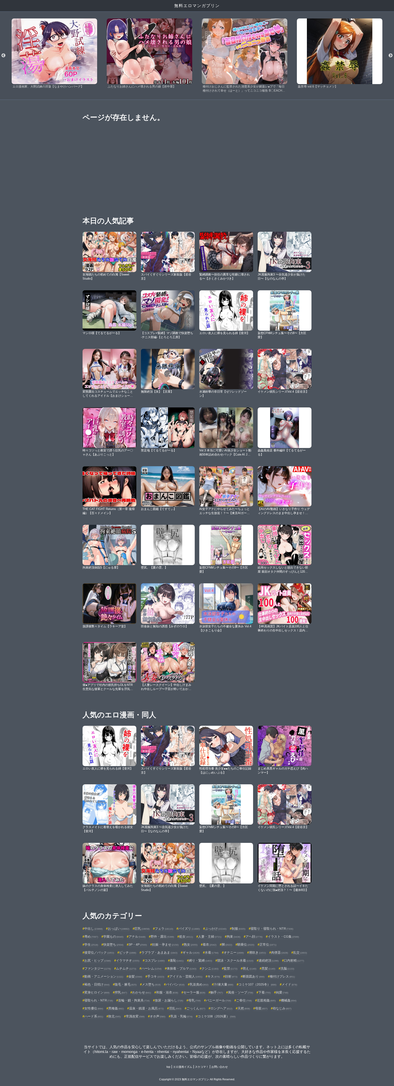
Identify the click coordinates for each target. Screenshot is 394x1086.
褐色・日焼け (96, 984)
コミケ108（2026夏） (217, 1016)
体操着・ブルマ (181, 968)
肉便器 (279, 952)
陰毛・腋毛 (126, 984)
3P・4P (138, 944)
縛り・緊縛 (200, 960)
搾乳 (121, 992)
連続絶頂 (269, 960)
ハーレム (151, 968)
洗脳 (287, 968)
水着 (211, 952)
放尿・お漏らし (169, 1000)
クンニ (210, 968)
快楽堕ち (113, 944)
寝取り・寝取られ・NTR (272, 928)
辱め (91, 936)
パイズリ (189, 928)
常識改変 (135, 1016)
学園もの (113, 936)
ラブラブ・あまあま (159, 952)
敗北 (114, 1016)
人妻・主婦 (209, 936)
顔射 (231, 976)
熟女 (190, 944)
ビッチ (127, 952)
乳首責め (199, 984)
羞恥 (177, 960)
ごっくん (196, 1008)
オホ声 (157, 1016)
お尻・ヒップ (97, 960)
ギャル (191, 952)
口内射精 (294, 960)
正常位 (267, 944)
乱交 (300, 952)
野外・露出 (162, 936)
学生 (91, 944)
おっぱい (118, 928)
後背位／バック (99, 952)
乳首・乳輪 (181, 1016)
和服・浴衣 (167, 992)
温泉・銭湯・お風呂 (146, 1008)
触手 (216, 992)
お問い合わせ (219, 1066)
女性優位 (93, 1008)
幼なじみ (282, 1008)
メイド (289, 984)
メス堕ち (151, 984)
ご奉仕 (244, 1000)
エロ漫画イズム (182, 1066)
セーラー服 (194, 992)
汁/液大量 (223, 984)
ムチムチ (126, 968)
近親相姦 (266, 1000)
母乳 (194, 1000)
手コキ (155, 976)
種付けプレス (282, 976)
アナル (137, 936)
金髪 (135, 976)
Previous (3, 55)
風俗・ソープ (240, 992)
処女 (186, 936)
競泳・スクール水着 (235, 960)
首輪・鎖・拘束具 (134, 1000)
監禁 (230, 968)
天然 (244, 1008)
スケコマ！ (202, 1066)
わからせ (141, 992)
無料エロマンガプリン (197, 5)
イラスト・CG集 (283, 936)
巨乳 (142, 928)
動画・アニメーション (103, 976)
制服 (238, 928)
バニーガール (218, 1000)
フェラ (164, 928)
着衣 (209, 944)
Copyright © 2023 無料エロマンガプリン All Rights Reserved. (197, 1079)
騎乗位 (245, 944)
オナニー (234, 952)
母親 (261, 1008)
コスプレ (155, 960)
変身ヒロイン (96, 992)
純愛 (282, 992)
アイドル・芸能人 (185, 976)
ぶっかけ (215, 928)
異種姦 (116, 1008)
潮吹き (257, 952)
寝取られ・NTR (98, 1000)
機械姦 (288, 1000)
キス (213, 976)
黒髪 (268, 968)
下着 (264, 992)
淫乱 (175, 1008)
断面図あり (253, 976)
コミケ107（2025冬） (257, 984)
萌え (249, 968)
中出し (93, 928)
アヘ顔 (254, 936)
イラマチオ (127, 960)
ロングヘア (221, 1008)
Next (390, 55)
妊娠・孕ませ (165, 944)
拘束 (233, 936)
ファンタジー (97, 968)
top (168, 1066)
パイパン (175, 984)
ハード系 (93, 1016)
